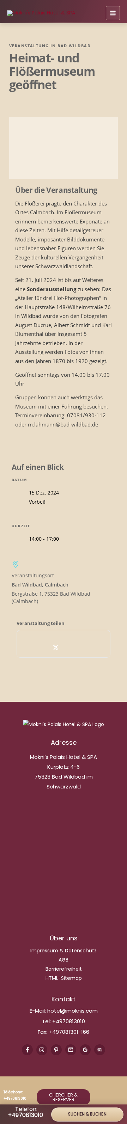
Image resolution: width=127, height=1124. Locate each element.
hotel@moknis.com (72, 1010)
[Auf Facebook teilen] (40, 647)
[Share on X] (55, 647)
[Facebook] (27, 1049)
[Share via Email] (86, 647)
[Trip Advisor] (99, 1049)
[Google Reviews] (85, 1049)
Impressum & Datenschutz (63, 950)
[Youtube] (70, 1049)
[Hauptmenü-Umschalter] (113, 13)
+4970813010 (68, 1021)
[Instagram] (41, 1049)
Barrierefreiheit (64, 968)
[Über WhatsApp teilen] (71, 647)
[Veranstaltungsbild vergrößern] (63, 148)
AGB (63, 959)
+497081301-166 (68, 1032)
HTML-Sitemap (64, 978)
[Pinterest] (56, 1049)
